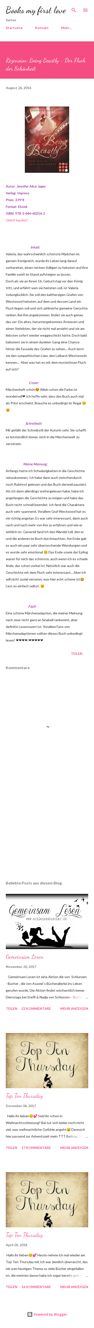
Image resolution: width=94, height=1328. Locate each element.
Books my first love (36, 10)
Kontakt (42, 28)
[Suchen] (74, 9)
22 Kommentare (36, 1008)
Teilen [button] (76, 653)
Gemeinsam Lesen (25, 956)
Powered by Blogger (50, 1314)
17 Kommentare (36, 1148)
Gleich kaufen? (17, 220)
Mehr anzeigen (74, 1008)
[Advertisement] (47, 831)
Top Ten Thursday (24, 1095)
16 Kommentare (36, 1287)
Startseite (14, 28)
